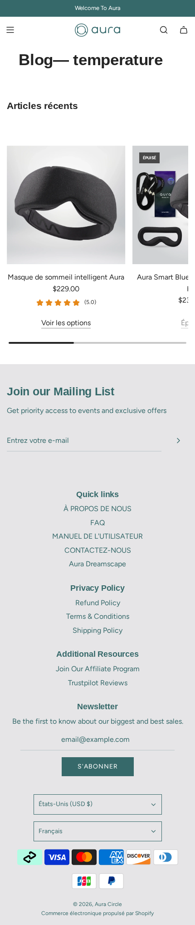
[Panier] (184, 30)
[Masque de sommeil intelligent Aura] (66, 205)
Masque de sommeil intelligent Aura (66, 277)
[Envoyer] (178, 441)
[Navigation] (10, 30)
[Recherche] (164, 30)
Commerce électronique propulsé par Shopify (97, 913)
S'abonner (98, 766)
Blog (36, 59)
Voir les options (66, 322)
